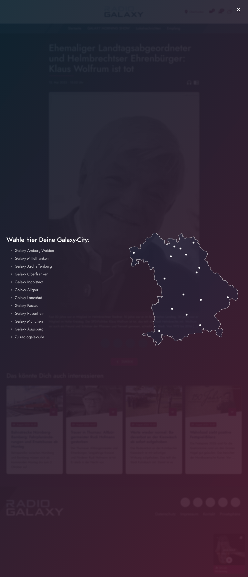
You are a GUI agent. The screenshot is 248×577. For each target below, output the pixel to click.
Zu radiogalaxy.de (29, 337)
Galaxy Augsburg (29, 329)
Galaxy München (29, 321)
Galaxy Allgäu (26, 290)
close (238, 9)
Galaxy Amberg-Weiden (34, 250)
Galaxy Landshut (28, 298)
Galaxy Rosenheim (30, 313)
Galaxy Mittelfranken (32, 258)
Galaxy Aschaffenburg (33, 266)
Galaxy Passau (26, 305)
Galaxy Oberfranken (31, 274)
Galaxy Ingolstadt (29, 282)
